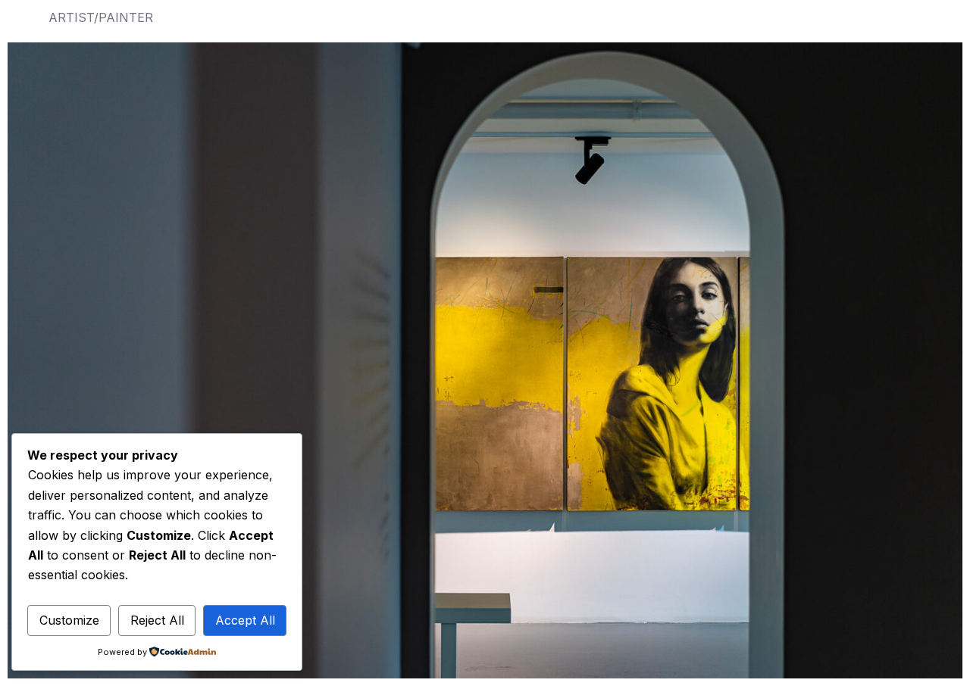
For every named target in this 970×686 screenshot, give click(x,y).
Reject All (157, 620)
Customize (69, 620)
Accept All (245, 620)
